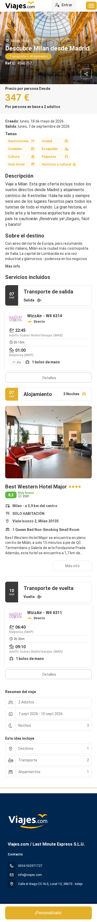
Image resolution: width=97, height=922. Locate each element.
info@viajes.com (30, 875)
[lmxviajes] (27, 821)
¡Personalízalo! (48, 912)
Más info (12, 266)
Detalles (49, 378)
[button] (13, 442)
